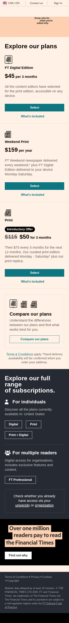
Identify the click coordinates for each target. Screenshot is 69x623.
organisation (44, 505)
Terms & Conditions (19, 354)
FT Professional (20, 479)
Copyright (13, 580)
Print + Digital (18, 435)
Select (34, 107)
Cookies (47, 576)
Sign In (58, 3)
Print (33, 424)
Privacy (35, 576)
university (22, 505)
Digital (13, 424)
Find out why (18, 555)
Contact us (36, 3)
